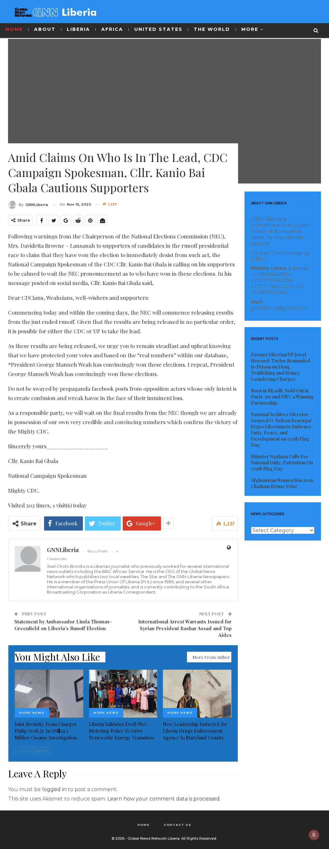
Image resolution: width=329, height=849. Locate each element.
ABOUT (45, 29)
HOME (14, 29)
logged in (54, 789)
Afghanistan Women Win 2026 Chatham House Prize (282, 483)
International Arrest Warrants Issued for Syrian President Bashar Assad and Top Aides (185, 628)
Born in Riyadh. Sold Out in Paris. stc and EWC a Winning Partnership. (282, 397)
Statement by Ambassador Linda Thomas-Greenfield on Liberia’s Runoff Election (63, 624)
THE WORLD (212, 29)
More (249, 29)
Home (144, 825)
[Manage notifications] (314, 835)
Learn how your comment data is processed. (164, 799)
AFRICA (112, 29)
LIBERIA (78, 29)
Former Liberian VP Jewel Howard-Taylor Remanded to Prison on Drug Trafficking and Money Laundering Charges (280, 367)
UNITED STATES (158, 29)
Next (41, 751)
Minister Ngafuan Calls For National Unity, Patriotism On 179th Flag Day (282, 462)
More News (32, 712)
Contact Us (177, 825)
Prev (24, 751)
